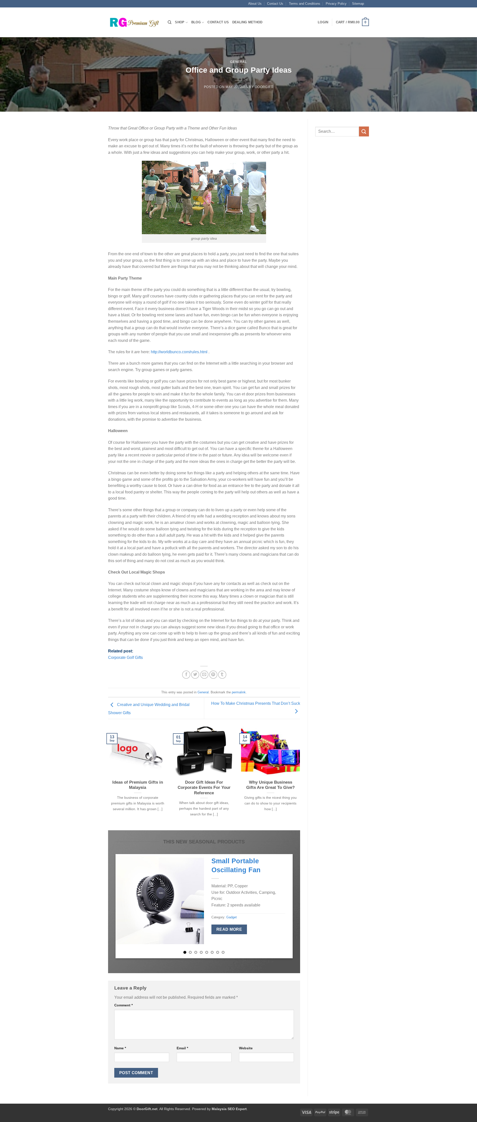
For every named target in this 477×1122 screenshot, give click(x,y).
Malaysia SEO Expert (229, 1109)
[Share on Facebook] (186, 675)
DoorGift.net (147, 1109)
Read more (229, 929)
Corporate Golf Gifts (125, 657)
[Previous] (107, 778)
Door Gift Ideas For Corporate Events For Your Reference (204, 787)
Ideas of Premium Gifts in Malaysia (137, 785)
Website (246, 1048)
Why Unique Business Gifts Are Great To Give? (270, 785)
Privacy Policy (336, 3)
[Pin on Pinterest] (213, 675)
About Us (255, 3)
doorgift (264, 87)
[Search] (169, 22)
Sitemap (358, 3)
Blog (196, 22)
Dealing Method (247, 22)
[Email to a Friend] (204, 675)
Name (120, 1048)
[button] (323, 22)
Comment (123, 1005)
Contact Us (275, 3)
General (238, 62)
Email (182, 1048)
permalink (239, 692)
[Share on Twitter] (195, 675)
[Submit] (364, 131)
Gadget (231, 917)
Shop (179, 22)
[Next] (301, 778)
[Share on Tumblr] (222, 675)
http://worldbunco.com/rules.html (179, 352)
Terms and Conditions (304, 3)
